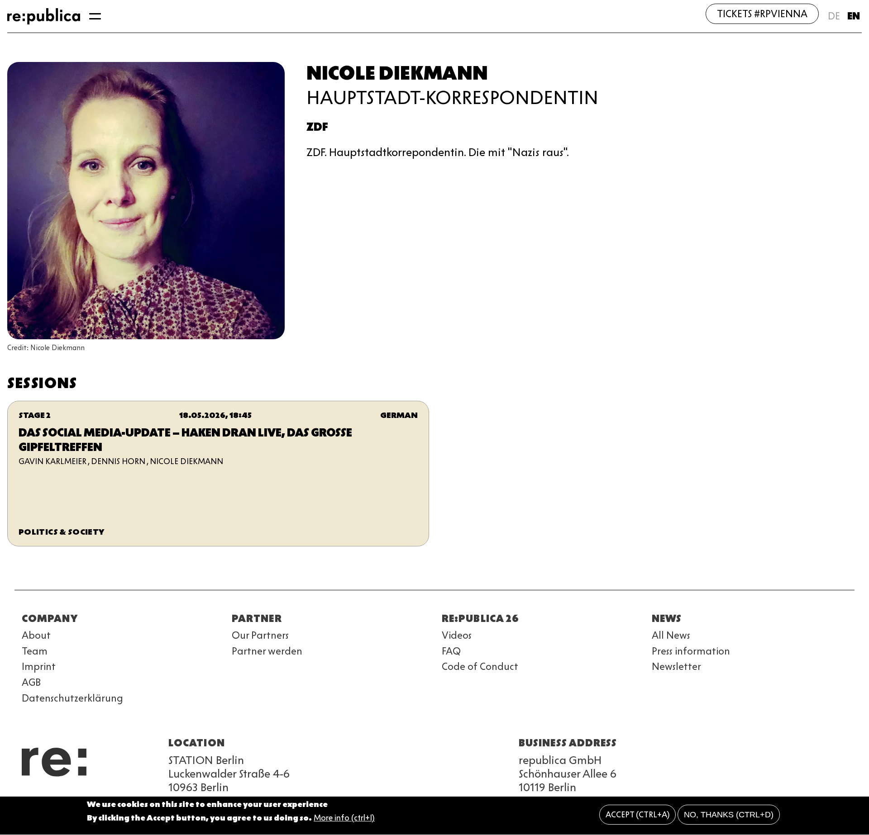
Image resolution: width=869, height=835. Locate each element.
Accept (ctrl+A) (638, 815)
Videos (457, 635)
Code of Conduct (480, 666)
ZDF (317, 127)
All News (671, 635)
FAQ (451, 651)
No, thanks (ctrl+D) (729, 814)
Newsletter (676, 666)
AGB (31, 682)
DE (834, 16)
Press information (691, 651)
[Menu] (95, 16)
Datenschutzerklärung (72, 698)
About (36, 635)
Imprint (39, 666)
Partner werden (267, 651)
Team (35, 651)
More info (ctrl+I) (344, 818)
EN (853, 16)
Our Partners (260, 635)
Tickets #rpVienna (762, 14)
